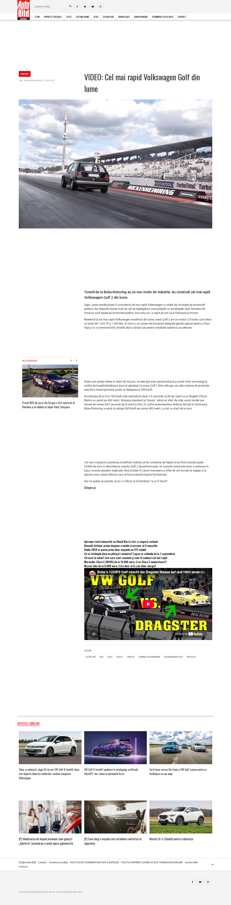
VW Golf (191, 657)
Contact (182, 16)
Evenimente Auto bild (162, 16)
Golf (109, 657)
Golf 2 (119, 657)
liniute (130, 657)
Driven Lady (124, 16)
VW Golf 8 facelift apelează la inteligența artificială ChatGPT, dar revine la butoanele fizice (111, 772)
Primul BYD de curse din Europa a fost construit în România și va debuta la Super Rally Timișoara (48, 405)
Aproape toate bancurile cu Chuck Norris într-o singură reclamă (121, 542)
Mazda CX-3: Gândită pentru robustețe (171, 839)
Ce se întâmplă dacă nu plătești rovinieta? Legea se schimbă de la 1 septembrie (129, 554)
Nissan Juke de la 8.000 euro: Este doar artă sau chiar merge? (120, 566)
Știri (37, 16)
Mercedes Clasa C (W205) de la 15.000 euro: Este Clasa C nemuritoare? (125, 562)
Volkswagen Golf (173, 657)
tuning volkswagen (149, 657)
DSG (101, 657)
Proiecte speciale (53, 16)
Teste (69, 16)
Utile (96, 16)
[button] (70, 6)
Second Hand (82, 16)
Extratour (108, 16)
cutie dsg (91, 657)
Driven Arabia (141, 16)
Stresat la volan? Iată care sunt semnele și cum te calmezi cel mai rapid (125, 558)
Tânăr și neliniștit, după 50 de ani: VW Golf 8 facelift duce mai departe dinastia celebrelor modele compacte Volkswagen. (49, 774)
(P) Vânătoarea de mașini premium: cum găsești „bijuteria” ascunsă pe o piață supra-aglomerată (46, 841)
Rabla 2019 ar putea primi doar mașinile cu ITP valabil (115, 550)
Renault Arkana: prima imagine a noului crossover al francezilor (121, 546)
